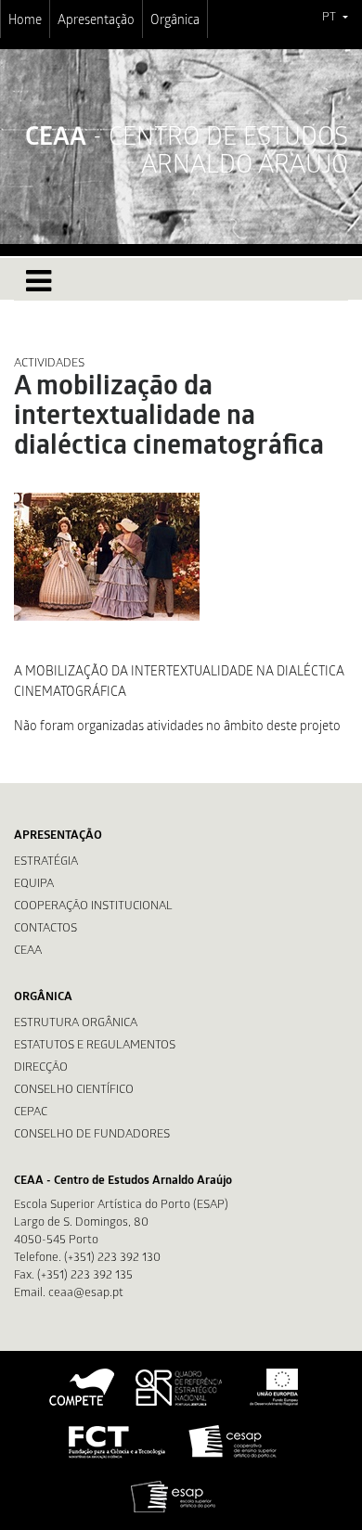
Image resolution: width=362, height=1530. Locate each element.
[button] (334, 18)
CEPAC (30, 1113)
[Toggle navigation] (38, 281)
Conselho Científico (74, 1091)
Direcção (41, 1068)
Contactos (45, 929)
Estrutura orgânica (75, 1024)
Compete (82, 1387)
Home (25, 21)
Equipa (34, 885)
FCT (118, 1441)
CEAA (28, 951)
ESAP (173, 1496)
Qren (181, 1387)
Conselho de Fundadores (92, 1135)
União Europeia (272, 1387)
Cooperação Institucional (93, 907)
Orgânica (175, 21)
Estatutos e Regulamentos (94, 1046)
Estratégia (46, 862)
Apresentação (96, 21)
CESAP (233, 1441)
